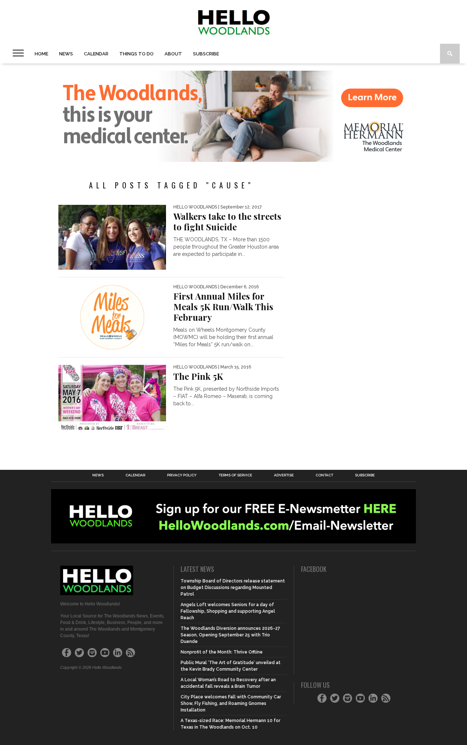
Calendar (96, 53)
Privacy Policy (182, 475)
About (173, 53)
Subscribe (206, 53)
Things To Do (136, 53)
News (66, 53)
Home (41, 53)
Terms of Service (235, 475)
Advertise (284, 475)
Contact (324, 475)
